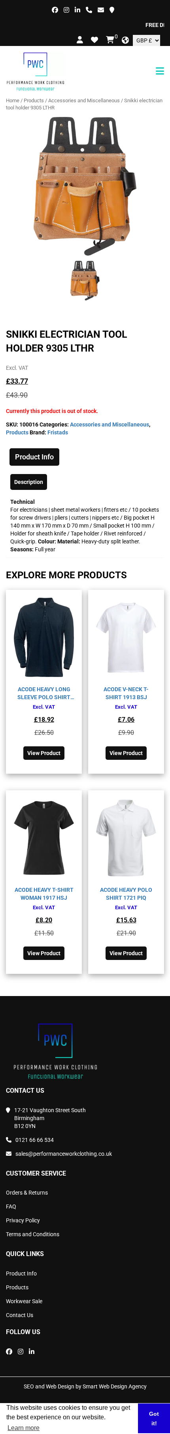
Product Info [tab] (34, 457)
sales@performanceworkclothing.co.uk (63, 1154)
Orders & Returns (27, 1192)
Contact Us (19, 1315)
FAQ (11, 1206)
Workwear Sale (24, 1301)
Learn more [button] (24, 1427)
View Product (43, 753)
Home (12, 100)
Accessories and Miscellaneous (84, 100)
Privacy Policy (23, 1220)
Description (28, 482)
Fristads (57, 432)
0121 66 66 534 (34, 1140)
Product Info (21, 1273)
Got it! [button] (154, 1418)
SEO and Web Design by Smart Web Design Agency (85, 1386)
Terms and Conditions (32, 1234)
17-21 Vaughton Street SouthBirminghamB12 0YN (50, 1118)
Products (34, 100)
